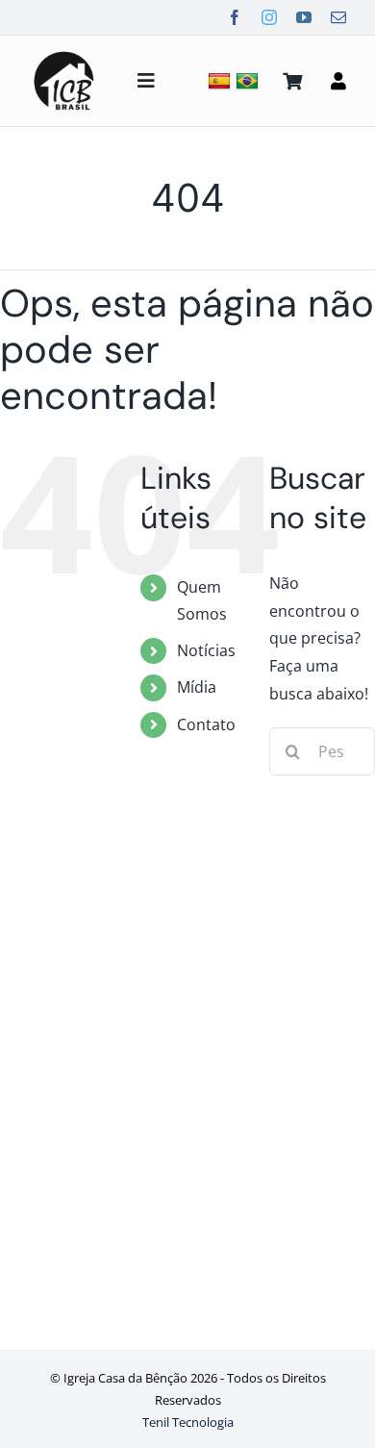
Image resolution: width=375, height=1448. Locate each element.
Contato (206, 724)
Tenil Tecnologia (188, 1422)
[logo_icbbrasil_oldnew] (64, 53)
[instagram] (269, 17)
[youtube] (304, 17)
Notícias (206, 650)
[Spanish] (222, 80)
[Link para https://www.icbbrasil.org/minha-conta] (338, 80)
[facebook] (234, 17)
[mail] (338, 17)
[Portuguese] (249, 80)
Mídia (196, 687)
